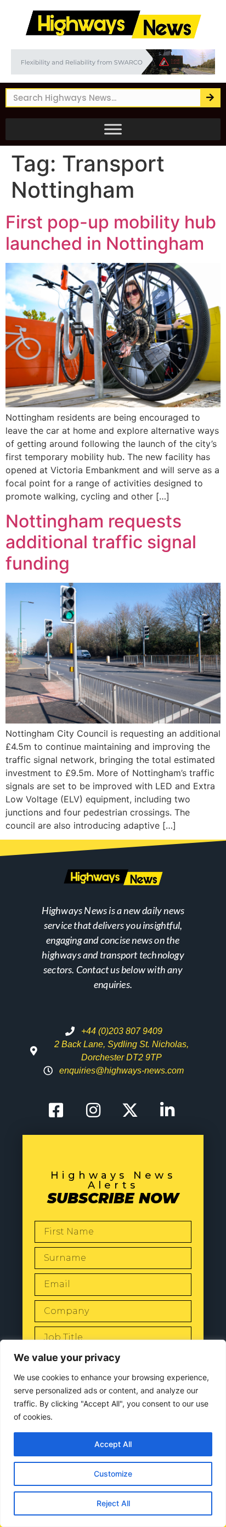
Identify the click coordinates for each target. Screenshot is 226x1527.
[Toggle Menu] (113, 129)
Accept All (113, 1444)
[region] (113, 1433)
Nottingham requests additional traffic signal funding (100, 542)
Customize (113, 1473)
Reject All (113, 1503)
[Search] (209, 97)
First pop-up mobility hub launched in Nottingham (110, 232)
